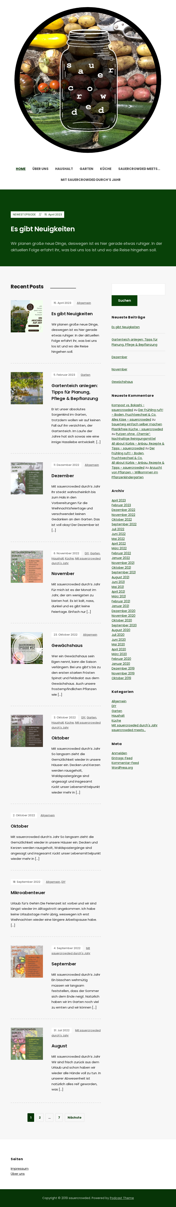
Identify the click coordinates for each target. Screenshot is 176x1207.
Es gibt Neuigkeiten (43, 229)
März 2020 (119, 654)
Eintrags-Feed (122, 758)
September (64, 964)
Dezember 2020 (123, 611)
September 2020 (124, 625)
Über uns (40, 169)
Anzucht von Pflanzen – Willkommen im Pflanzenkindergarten (137, 472)
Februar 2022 (121, 553)
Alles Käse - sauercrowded (131, 419)
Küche (105, 169)
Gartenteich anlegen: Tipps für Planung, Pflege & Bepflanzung (75, 392)
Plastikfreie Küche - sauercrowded (137, 429)
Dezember (63, 476)
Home (21, 169)
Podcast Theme (122, 1198)
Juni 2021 (118, 582)
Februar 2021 (121, 601)
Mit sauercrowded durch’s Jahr (91, 179)
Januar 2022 (121, 558)
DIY (87, 553)
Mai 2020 (118, 644)
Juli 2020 (118, 635)
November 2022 (123, 515)
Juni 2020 (119, 640)
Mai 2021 (118, 587)
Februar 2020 (121, 659)
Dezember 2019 (123, 668)
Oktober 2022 (122, 519)
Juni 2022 (119, 534)
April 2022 (119, 543)
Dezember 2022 (123, 510)
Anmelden (119, 753)
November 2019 (123, 673)
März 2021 (119, 596)
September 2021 (124, 572)
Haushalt (64, 169)
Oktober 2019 (121, 678)
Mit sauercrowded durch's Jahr (135, 725)
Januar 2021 (120, 606)
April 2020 (119, 649)
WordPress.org (122, 767)
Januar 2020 (121, 664)
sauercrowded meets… (139, 169)
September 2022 (124, 524)
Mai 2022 (118, 539)
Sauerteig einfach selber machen (137, 424)
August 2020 (121, 630)
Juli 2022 (118, 529)
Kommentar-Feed (125, 763)
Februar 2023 (121, 505)
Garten (86, 169)
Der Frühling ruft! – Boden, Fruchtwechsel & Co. (133, 453)
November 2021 (123, 563)
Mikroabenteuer (28, 893)
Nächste (75, 1117)
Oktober (60, 738)
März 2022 (119, 548)
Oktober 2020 (122, 620)
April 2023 (119, 500)
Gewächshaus (67, 645)
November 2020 (123, 615)
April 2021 (118, 591)
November (63, 574)
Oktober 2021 (121, 567)
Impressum (20, 1168)
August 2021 (120, 577)
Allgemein (84, 303)
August (59, 1046)
